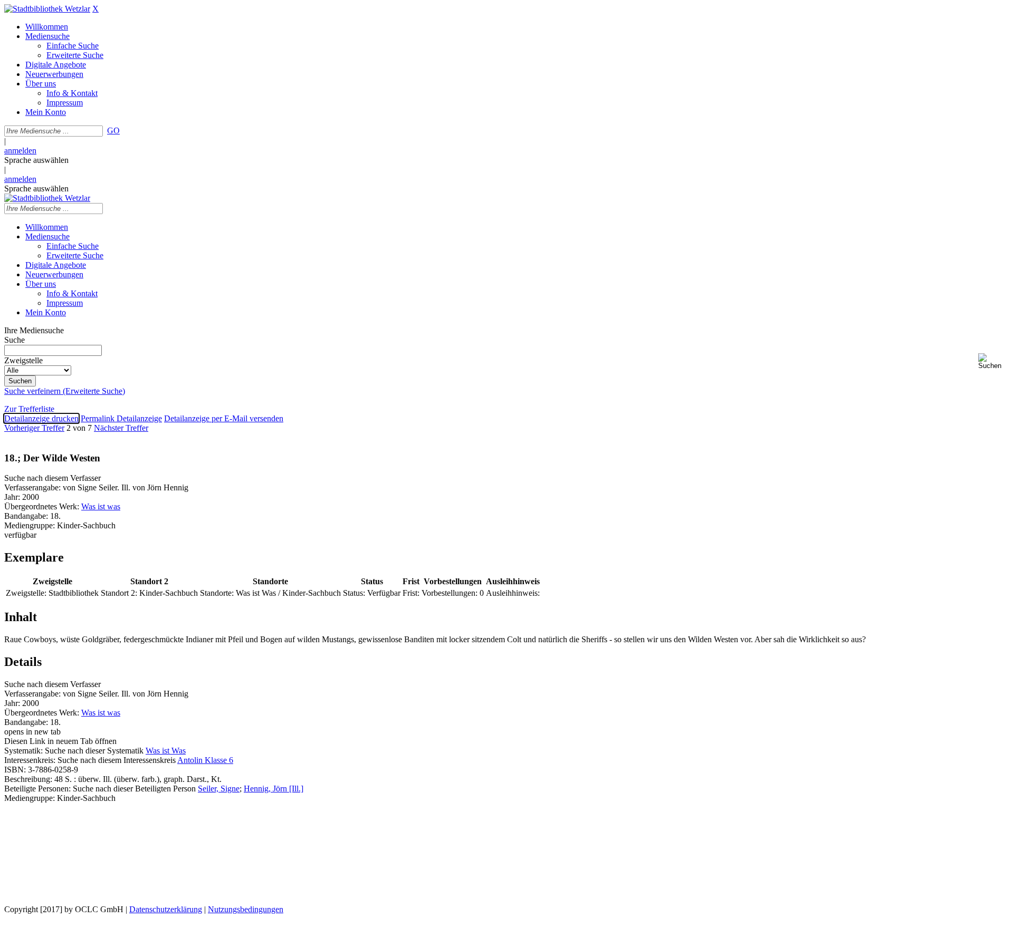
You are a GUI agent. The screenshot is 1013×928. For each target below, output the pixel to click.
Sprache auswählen (36, 160)
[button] (993, 361)
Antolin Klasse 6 (205, 760)
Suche (14, 339)
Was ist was (100, 506)
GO (113, 130)
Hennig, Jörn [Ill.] (273, 788)
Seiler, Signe (219, 788)
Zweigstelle (23, 360)
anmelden (20, 150)
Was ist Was (166, 750)
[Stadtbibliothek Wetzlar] (47, 8)
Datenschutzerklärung (165, 909)
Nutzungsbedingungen (245, 909)
